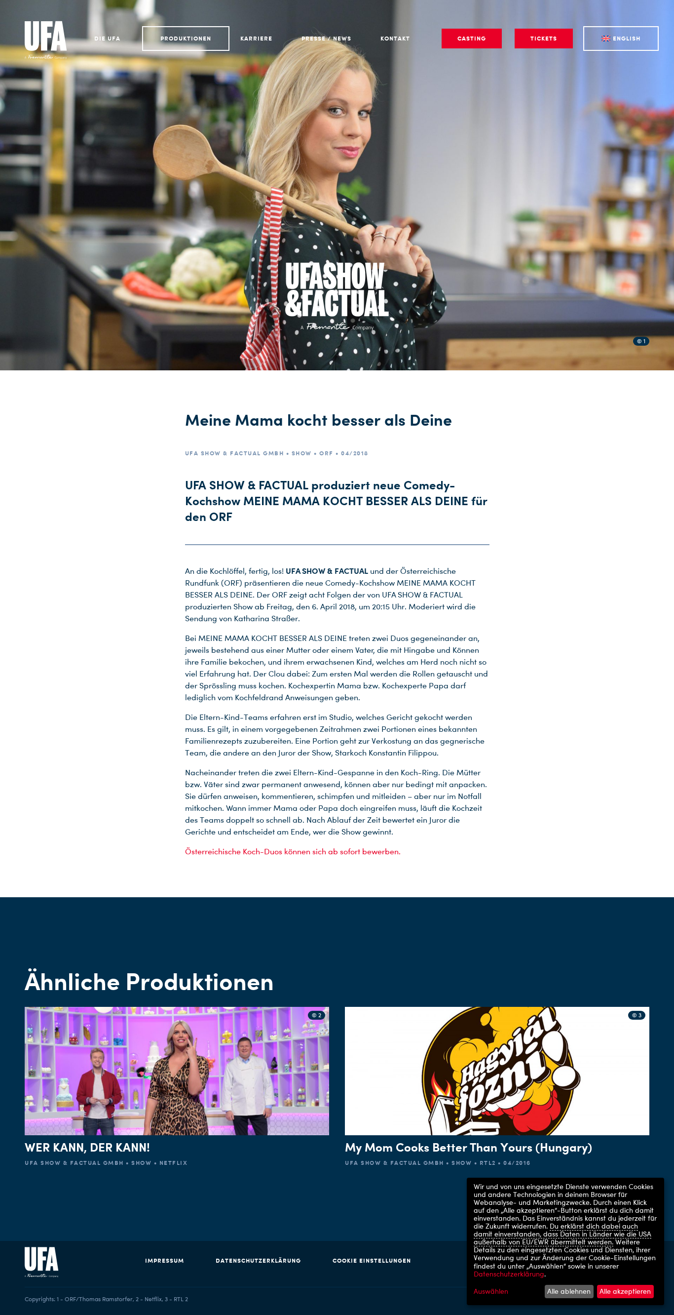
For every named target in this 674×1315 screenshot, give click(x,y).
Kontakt (395, 38)
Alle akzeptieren (625, 1291)
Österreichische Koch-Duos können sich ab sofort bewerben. (293, 851)
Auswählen (491, 1291)
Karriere (256, 38)
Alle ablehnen (569, 1291)
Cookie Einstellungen (372, 1260)
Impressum (164, 1260)
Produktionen (185, 38)
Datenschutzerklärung (258, 1260)
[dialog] (565, 1241)
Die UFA (107, 38)
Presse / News (326, 38)
